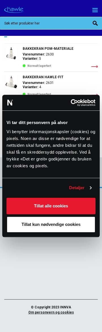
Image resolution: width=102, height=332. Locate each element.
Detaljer (77, 187)
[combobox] (51, 23)
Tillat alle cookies (51, 205)
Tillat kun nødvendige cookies (51, 224)
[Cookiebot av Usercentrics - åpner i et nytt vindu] (71, 102)
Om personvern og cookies (51, 312)
